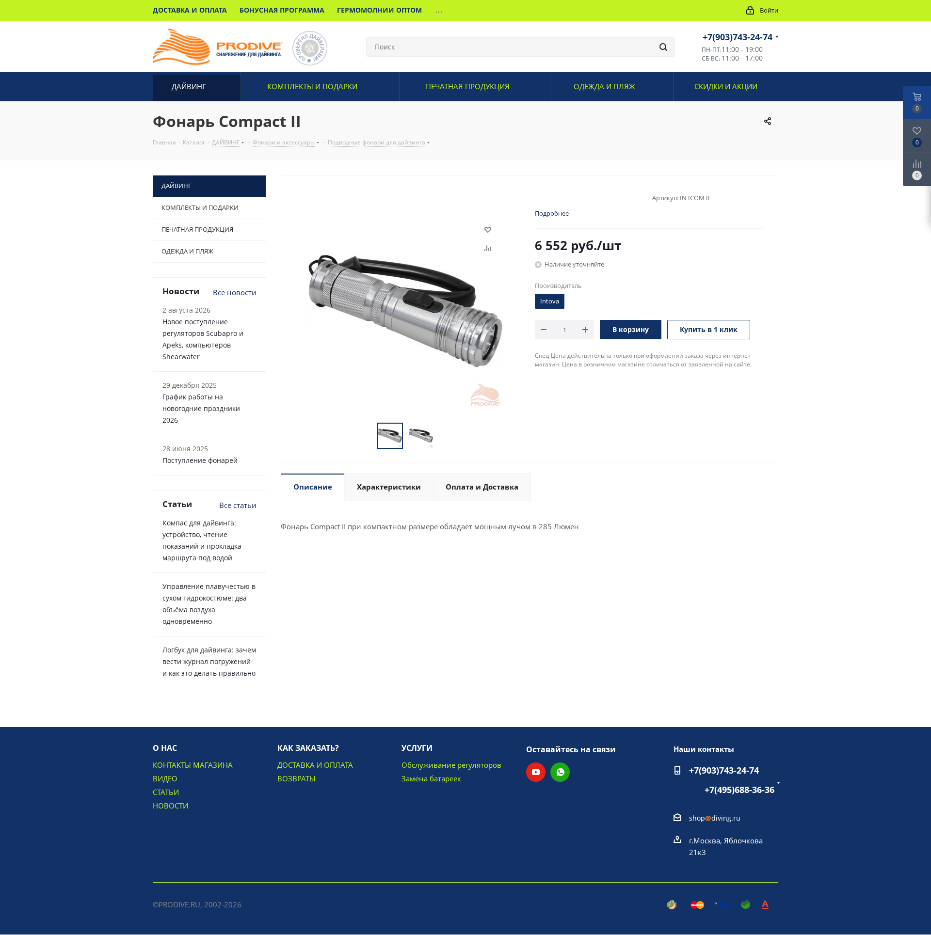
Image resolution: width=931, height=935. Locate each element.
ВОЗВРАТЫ (296, 778)
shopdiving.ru (714, 818)
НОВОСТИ (170, 805)
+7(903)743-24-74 (737, 37)
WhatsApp (560, 772)
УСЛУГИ (417, 748)
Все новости (235, 292)
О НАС (165, 748)
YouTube (536, 772)
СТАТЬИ (166, 792)
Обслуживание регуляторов (451, 765)
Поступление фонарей (200, 460)
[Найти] (663, 47)
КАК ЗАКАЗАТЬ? (308, 748)
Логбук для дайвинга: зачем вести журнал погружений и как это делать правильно (209, 661)
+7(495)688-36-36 (739, 789)
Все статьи (238, 505)
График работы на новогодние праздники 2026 (201, 408)
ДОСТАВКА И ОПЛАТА (315, 765)
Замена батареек (431, 778)
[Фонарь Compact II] (405, 310)
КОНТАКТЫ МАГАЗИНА (193, 765)
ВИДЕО (165, 778)
